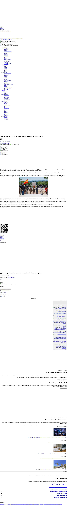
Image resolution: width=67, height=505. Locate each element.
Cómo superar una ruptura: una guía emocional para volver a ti (61, 316)
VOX (5, 104)
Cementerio (2, 239)
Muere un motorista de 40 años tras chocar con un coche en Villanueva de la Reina (59, 319)
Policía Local (6, 96)
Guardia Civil (6, 98)
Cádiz (5, 66)
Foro (3, 39)
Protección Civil (6, 95)
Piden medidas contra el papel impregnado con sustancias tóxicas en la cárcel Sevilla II (59, 313)
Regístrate (1, 28)
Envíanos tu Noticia (23, 504)
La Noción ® (2, 504)
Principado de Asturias (7, 74)
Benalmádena (6, 49)
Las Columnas (6, 118)
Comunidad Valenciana (7, 80)
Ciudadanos (6, 102)
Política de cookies (46, 504)
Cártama (5, 50)
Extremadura (6, 81)
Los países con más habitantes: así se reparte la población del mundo (60, 308)
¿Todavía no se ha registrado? (4, 289)
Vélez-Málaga (6, 64)
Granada (5, 68)
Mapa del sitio (13, 504)
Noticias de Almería (62, 493)
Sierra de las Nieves (7, 61)
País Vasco (5, 85)
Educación (5, 111)
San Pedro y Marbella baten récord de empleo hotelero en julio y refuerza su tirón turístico (59, 341)
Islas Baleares (6, 75)
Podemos (5, 103)
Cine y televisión (6, 115)
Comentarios (7, 143)
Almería (5, 65)
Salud (5, 110)
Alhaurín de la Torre (7, 48)
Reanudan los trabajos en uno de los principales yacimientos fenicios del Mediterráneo (61, 347)
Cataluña (5, 79)
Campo (1, 240)
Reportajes (5, 117)
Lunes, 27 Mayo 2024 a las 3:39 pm (5, 141)
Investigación (6, 112)
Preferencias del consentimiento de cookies (55, 504)
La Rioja (5, 86)
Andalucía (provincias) (7, 73)
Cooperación (2, 235)
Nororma (5, 58)
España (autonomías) (7, 88)
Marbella (5, 56)
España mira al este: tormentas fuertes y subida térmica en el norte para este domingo (59, 322)
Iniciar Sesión (2, 29)
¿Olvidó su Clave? (3, 292)
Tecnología (6, 114)
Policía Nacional (6, 97)
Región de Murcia (7, 83)
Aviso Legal (31, 504)
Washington (2, 238)
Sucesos (5, 109)
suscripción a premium (11, 277)
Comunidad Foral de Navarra (8, 84)
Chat (1, 39)
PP (4, 106)
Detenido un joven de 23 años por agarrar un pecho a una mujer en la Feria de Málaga (59, 325)
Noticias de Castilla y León (60, 497)
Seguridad (3, 94)
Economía (3, 90)
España (3, 72)
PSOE (5, 107)
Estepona (5, 52)
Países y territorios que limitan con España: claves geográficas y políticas (60, 344)
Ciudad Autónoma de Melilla (8, 87)
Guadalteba (6, 54)
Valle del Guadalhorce (7, 63)
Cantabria (5, 77)
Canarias (5, 76)
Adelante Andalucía (7, 105)
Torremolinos (6, 62)
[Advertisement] (27, 6)
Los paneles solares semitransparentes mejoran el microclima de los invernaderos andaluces (60, 338)
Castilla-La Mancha (7, 78)
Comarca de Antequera (7, 51)
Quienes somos (17, 504)
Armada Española (7, 99)
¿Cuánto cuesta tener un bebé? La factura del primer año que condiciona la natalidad (59, 335)
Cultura (5, 93)
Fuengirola (5, 53)
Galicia (5, 82)
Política (3, 101)
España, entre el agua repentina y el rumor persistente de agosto (61, 305)
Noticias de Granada (62, 495)
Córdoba (5, 67)
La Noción (1, 38)
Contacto (27, 504)
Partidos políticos (6, 108)
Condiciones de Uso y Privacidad (38, 504)
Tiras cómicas (6, 119)
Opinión (3, 116)
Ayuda (9, 504)
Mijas (5, 57)
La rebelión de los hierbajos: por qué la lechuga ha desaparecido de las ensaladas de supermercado (60, 311)
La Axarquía (6, 55)
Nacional (1, 236)
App (5, 39)
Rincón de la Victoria (7, 59)
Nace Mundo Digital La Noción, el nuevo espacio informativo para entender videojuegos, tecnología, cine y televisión (60, 328)
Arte (5, 92)
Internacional (6, 89)
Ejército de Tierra (6, 100)
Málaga (5, 70)
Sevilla (5, 71)
